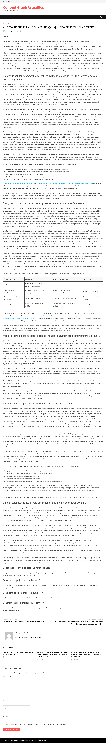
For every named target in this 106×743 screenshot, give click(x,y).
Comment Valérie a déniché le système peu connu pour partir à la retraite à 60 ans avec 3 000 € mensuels (86, 654)
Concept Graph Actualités (23, 7)
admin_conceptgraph (13, 31)
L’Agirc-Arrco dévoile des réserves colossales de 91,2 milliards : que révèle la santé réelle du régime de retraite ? (52, 654)
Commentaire (7, 676)
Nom (5, 701)
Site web (5, 716)
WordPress (39, 740)
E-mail (5, 708)
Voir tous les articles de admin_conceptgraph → (28, 637)
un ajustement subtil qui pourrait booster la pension (19, 183)
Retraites (6, 23)
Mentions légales (10, 17)
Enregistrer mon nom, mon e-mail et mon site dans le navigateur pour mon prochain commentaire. (36, 724)
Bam (45, 740)
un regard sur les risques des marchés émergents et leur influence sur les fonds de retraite (65, 183)
